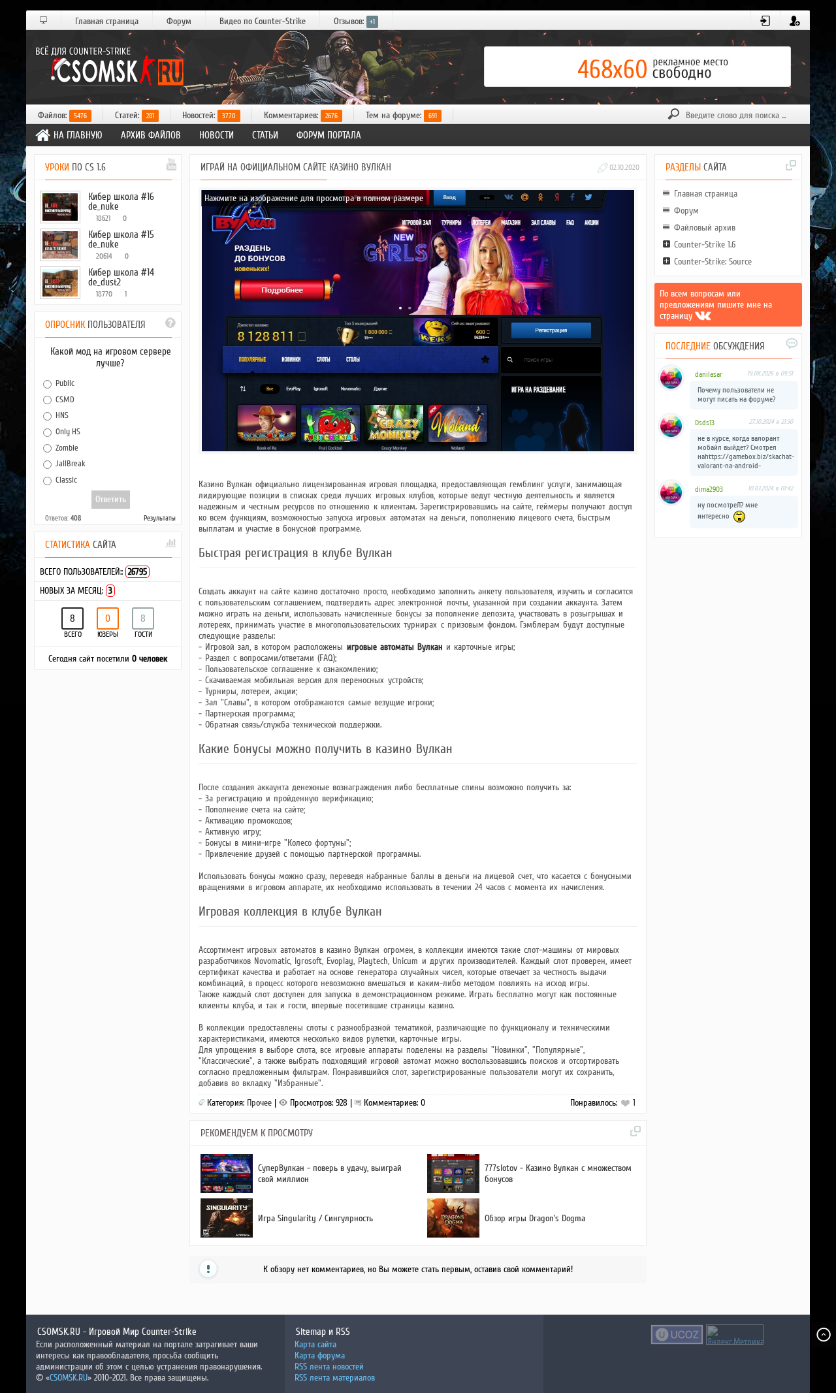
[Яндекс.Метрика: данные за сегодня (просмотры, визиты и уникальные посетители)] (735, 1334)
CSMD (65, 399)
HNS (62, 415)
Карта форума (320, 1355)
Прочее (259, 1102)
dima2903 (709, 489)
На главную (78, 135)
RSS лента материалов (335, 1377)
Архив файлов (151, 135)
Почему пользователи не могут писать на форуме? (736, 394)
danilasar (708, 374)
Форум (179, 21)
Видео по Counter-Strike (262, 21)
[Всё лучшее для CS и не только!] (107, 66)
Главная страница (106, 21)
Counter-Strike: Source (713, 261)
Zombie (67, 447)
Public (65, 383)
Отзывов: (354, 21)
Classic (66, 480)
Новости (216, 135)
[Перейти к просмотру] (306, 1190)
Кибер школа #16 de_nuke (121, 201)
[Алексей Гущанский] (703, 315)
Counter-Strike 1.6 (704, 244)
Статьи (265, 135)
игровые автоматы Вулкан (395, 646)
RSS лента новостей (329, 1366)
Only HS (68, 431)
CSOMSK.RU (69, 1377)
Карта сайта (315, 1344)
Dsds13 (705, 423)
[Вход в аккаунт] (765, 20)
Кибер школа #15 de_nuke (121, 239)
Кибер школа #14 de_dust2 (121, 277)
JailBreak (71, 463)
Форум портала (329, 135)
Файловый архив (704, 227)
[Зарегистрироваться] (795, 20)
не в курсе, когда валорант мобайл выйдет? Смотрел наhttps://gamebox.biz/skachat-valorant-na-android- (746, 452)
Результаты (160, 518)
